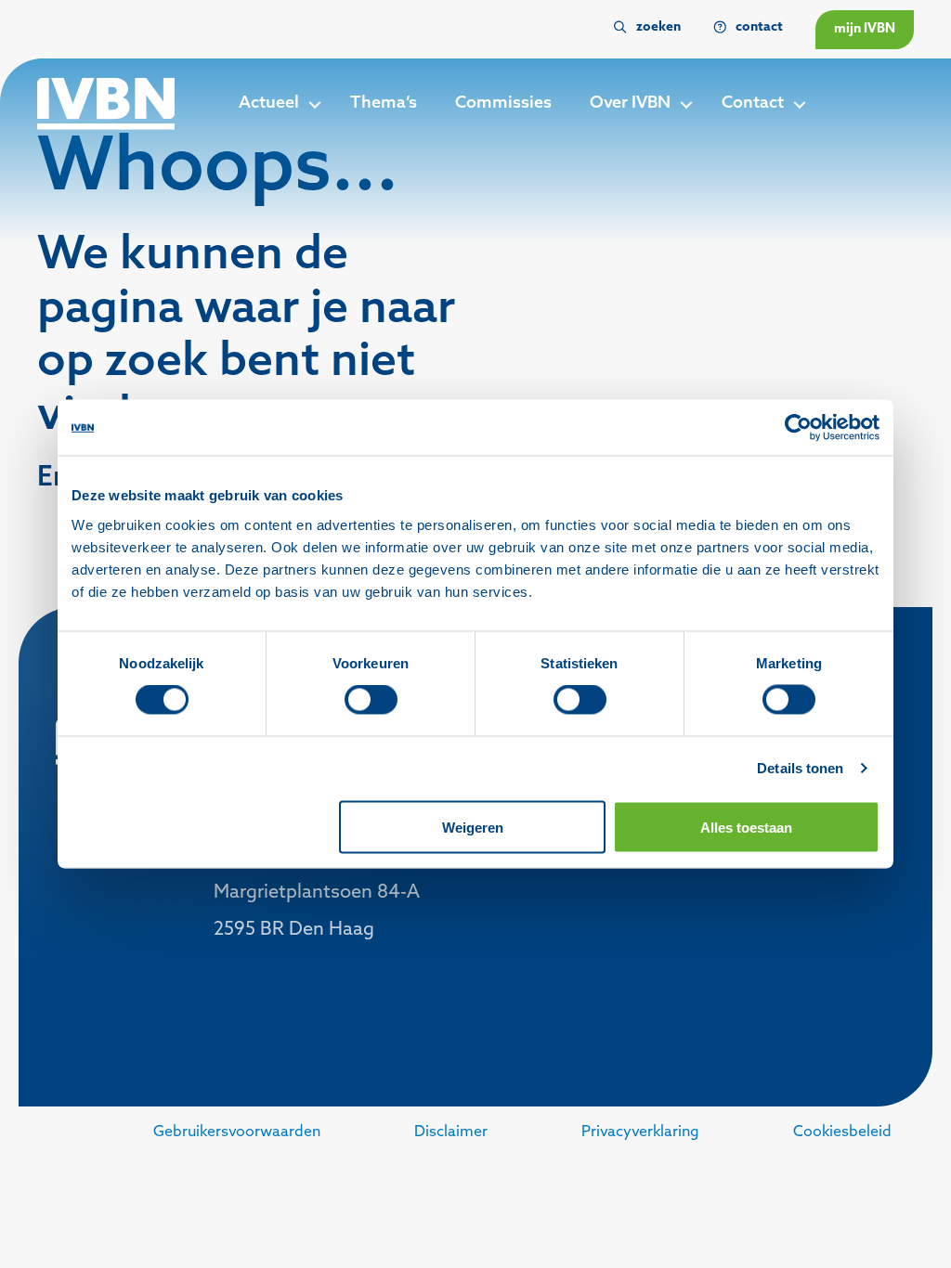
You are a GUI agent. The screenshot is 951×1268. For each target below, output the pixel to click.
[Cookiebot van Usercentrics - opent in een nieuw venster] (798, 428)
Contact (753, 104)
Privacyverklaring (640, 1132)
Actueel (269, 104)
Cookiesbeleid (842, 1132)
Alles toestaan (746, 827)
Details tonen (800, 768)
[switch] (371, 700)
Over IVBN (630, 104)
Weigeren (472, 827)
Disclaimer (451, 1132)
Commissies (503, 104)
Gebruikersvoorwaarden (236, 1132)
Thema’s (383, 104)
